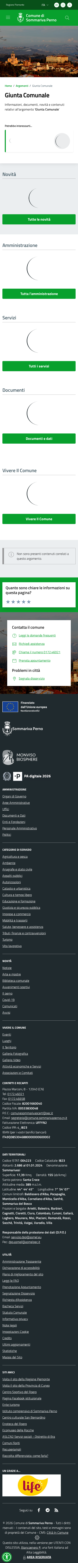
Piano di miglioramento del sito (22, 1274)
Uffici (5, 809)
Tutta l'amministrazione (39, 293)
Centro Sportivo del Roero (19, 1391)
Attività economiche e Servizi (21, 1066)
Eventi (6, 1034)
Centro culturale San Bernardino (23, 1417)
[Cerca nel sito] (67, 18)
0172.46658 (16, 1098)
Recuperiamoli (11, 1449)
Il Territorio (9, 1047)
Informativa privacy (15, 1318)
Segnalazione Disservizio (18, 1293)
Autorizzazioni (11, 882)
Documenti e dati (39, 438)
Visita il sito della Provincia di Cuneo (26, 1385)
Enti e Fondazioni (13, 821)
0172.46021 (15, 1093)
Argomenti (22, 86)
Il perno (7, 993)
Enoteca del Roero (14, 1423)
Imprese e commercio (16, 914)
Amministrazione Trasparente (21, 1261)
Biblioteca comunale (15, 980)
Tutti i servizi (39, 366)
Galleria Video (11, 1060)
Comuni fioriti (11, 1443)
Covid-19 (8, 999)
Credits (7, 1338)
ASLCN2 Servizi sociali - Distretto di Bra (28, 1436)
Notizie (7, 967)
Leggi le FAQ (10, 1280)
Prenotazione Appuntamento (21, 1287)
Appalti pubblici (12, 875)
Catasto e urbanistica (16, 888)
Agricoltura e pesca (15, 856)
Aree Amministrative (16, 802)
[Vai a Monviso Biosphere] (19, 757)
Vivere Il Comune (39, 519)
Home (8, 86)
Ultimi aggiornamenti (16, 1344)
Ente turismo (11, 1404)
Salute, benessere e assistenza (22, 926)
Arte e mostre (11, 974)
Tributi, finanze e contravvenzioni (24, 933)
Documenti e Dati (13, 815)
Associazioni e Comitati (17, 1072)
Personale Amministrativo (19, 828)
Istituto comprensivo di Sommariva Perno (29, 1411)
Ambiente (8, 862)
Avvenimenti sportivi (16, 987)
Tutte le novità (39, 219)
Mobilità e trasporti (14, 920)
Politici (6, 834)
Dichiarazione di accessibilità (21, 1267)
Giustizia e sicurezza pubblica (21, 907)
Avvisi (6, 1012)
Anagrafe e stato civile (17, 869)
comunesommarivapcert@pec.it (32, 1113)
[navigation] (8, 17)
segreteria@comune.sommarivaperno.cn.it (39, 1117)
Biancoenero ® (31, 1547)
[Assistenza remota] (37, 1537)
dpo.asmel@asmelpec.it (24, 1241)
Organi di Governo (14, 796)
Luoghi (6, 1040)
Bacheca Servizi (12, 1306)
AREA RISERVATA (39, 1557)
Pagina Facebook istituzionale (21, 1398)
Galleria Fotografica (15, 1053)
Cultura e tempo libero (17, 894)
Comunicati (9, 1006)
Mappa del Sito (12, 1357)
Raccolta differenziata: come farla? (25, 1455)
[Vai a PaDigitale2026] (26, 776)
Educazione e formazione (18, 901)
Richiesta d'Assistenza (17, 1299)
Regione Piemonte (15, 5)
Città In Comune (57, 1532)
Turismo (7, 939)
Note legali (9, 1325)
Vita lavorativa (12, 945)
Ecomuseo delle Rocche (18, 1430)
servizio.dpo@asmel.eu (26, 1237)
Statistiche (9, 1350)
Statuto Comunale (14, 1312)
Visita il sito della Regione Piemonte (26, 1379)
